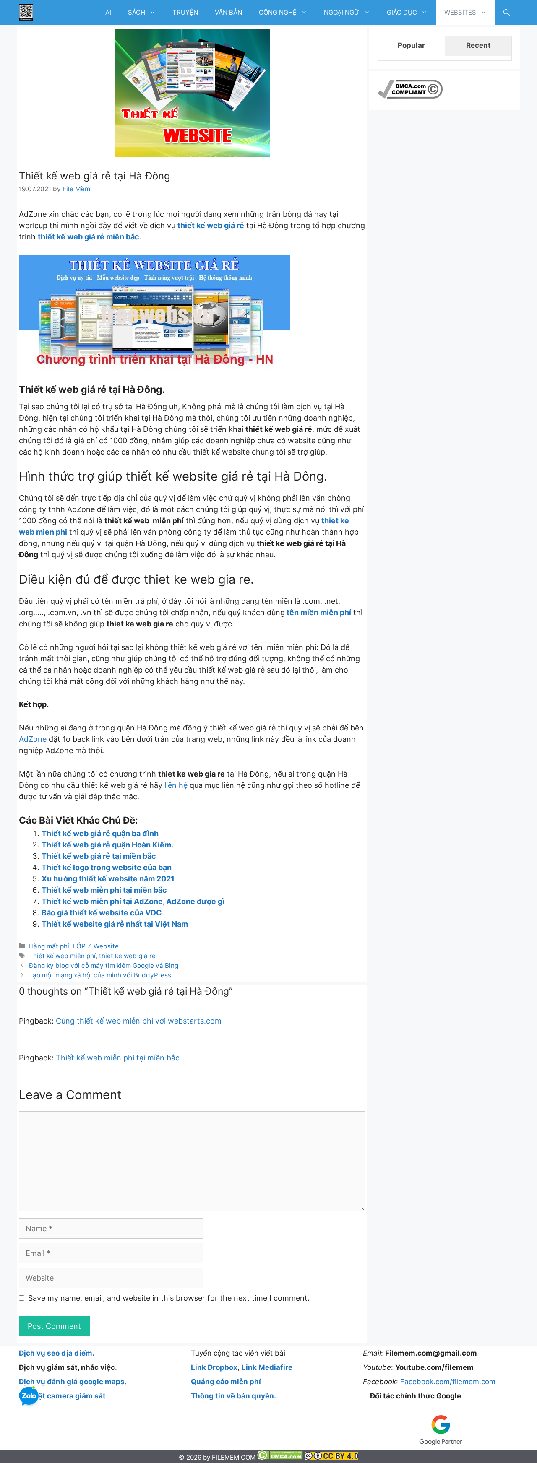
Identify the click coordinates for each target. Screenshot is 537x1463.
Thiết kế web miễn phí (62, 956)
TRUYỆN (185, 12)
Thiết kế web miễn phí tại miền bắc (104, 890)
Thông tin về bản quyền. (233, 1396)
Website (106, 946)
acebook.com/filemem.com (449, 1381)
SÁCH (136, 12)
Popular (411, 45)
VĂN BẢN (228, 12)
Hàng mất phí (49, 946)
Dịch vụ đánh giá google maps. (73, 1381)
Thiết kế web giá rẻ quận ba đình (100, 833)
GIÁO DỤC (402, 12)
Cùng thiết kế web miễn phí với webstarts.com (139, 1020)
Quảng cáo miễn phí (226, 1381)
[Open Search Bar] (506, 12)
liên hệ (176, 785)
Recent (478, 45)
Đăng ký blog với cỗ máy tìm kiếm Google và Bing (103, 965)
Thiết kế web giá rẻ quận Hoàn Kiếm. (107, 844)
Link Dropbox (214, 1367)
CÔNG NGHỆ (278, 12)
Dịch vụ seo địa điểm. (56, 1353)
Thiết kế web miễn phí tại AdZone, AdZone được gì (133, 901)
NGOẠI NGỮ (342, 12)
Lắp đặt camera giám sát (62, 1396)
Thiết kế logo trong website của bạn (107, 867)
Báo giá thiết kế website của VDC (102, 912)
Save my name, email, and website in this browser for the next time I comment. (169, 1298)
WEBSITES (460, 12)
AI (108, 12)
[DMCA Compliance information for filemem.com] (410, 96)
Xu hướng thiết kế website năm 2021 (108, 878)
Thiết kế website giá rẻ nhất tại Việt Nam (115, 924)
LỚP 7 (81, 946)
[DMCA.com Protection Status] (281, 1457)
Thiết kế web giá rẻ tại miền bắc (99, 856)
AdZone (33, 739)
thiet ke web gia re (127, 956)
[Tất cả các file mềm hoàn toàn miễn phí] (26, 12)
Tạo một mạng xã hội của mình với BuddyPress (100, 975)
